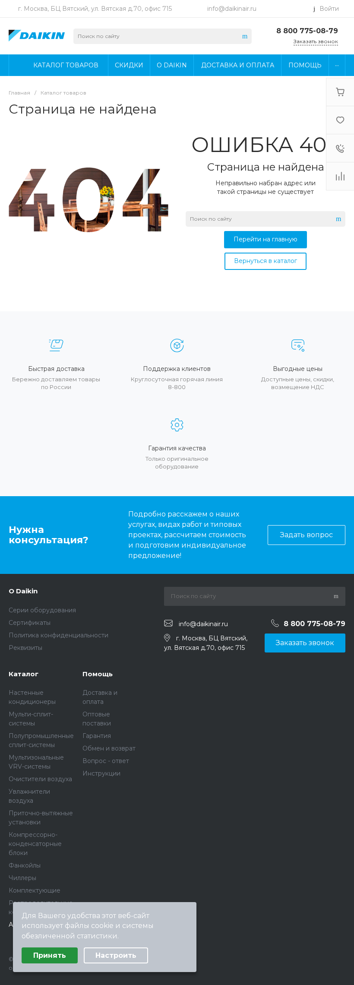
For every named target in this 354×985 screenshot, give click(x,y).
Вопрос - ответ (105, 761)
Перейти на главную (265, 239)
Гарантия (96, 736)
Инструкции (101, 773)
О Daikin (23, 591)
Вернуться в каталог (265, 261)
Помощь (97, 674)
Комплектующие (34, 890)
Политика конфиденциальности (58, 635)
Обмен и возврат (109, 748)
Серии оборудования (42, 610)
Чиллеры (22, 878)
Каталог (23, 674)
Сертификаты (30, 623)
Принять (49, 955)
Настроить (115, 955)
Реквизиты (25, 648)
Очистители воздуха (40, 779)
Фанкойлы (25, 865)
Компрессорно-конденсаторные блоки (35, 844)
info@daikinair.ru (231, 9)
